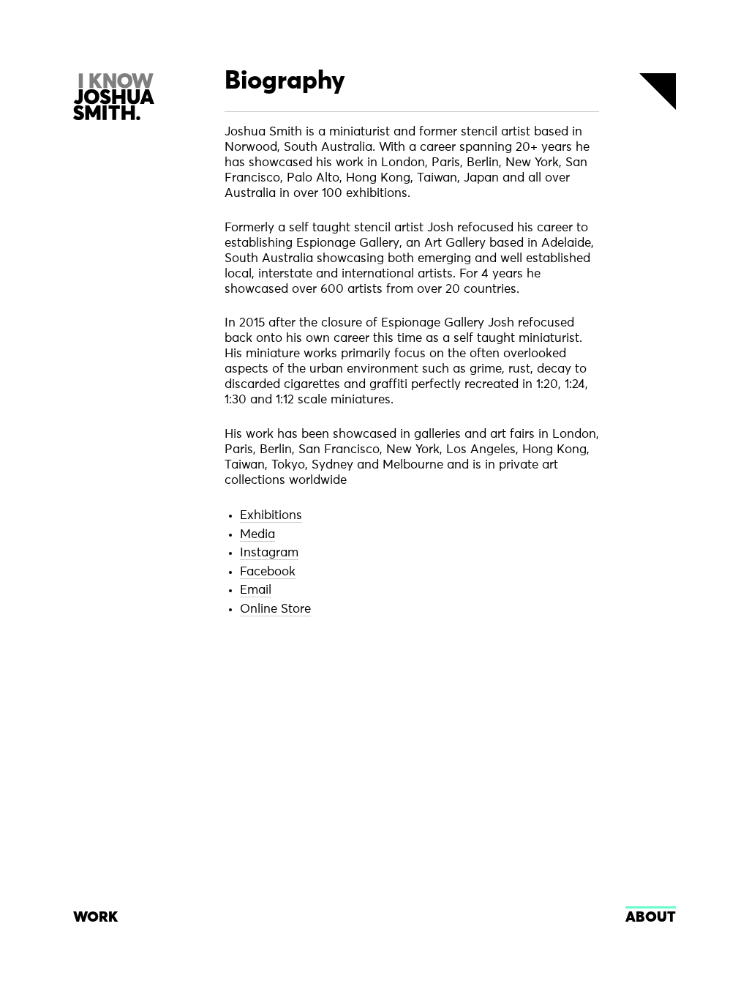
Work (95, 917)
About (650, 917)
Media (257, 535)
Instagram (269, 553)
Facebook (268, 572)
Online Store (275, 609)
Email (255, 590)
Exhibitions (271, 516)
